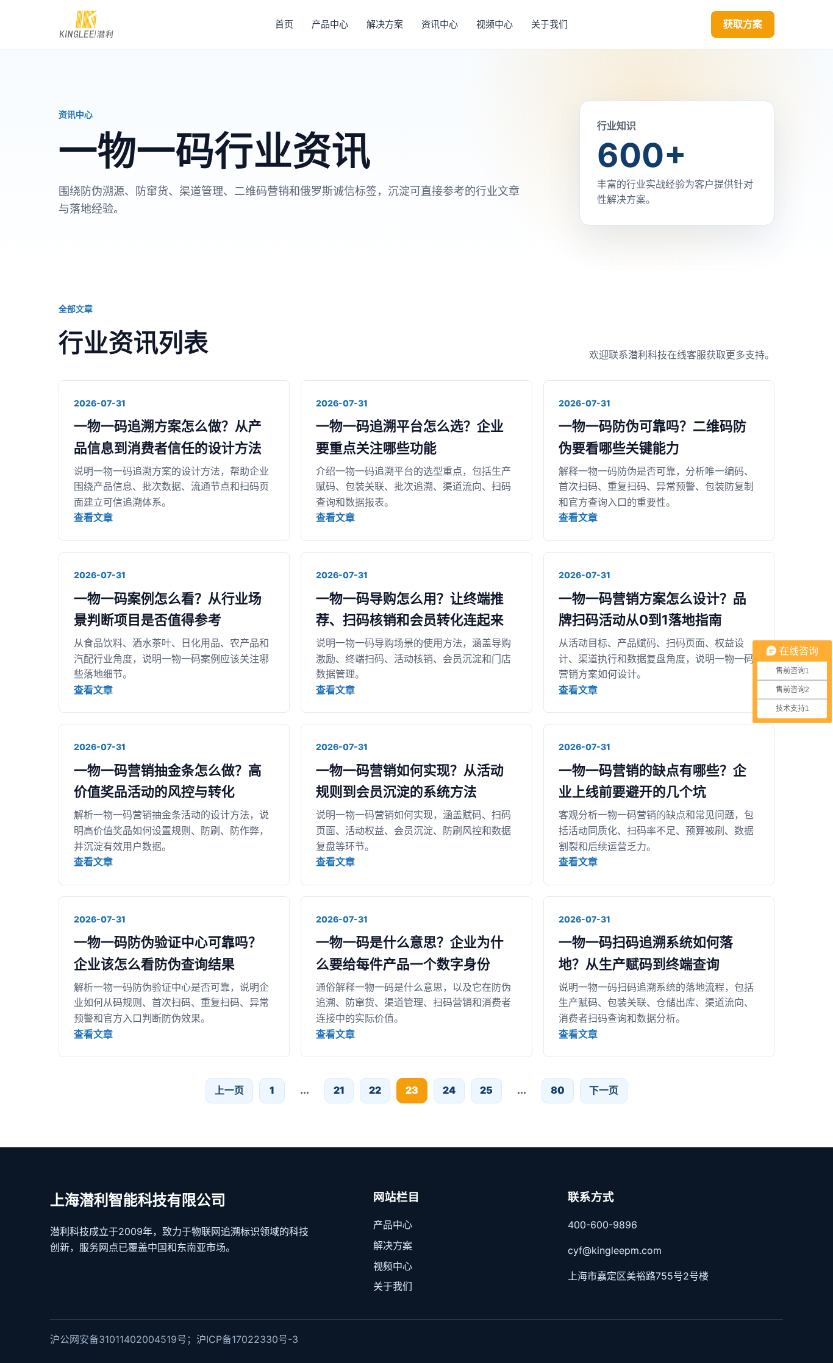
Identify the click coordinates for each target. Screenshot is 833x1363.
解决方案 (384, 24)
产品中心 (330, 24)
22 (375, 1090)
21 (339, 1090)
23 (412, 1090)
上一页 (229, 1090)
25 (486, 1090)
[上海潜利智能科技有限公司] (95, 24)
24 (449, 1090)
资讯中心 (439, 24)
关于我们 (549, 24)
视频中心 (494, 24)
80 (558, 1090)
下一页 (603, 1090)
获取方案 (742, 24)
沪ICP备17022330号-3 (247, 1339)
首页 (284, 24)
